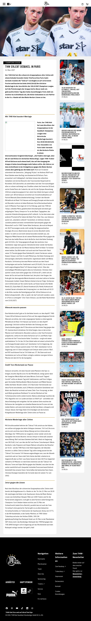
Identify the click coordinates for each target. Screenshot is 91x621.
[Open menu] (4, 4)
